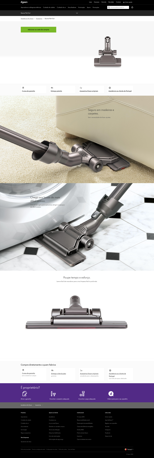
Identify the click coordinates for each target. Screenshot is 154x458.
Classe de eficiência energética (85, 426)
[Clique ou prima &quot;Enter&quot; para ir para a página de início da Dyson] (24, 2)
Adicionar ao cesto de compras (38, 30)
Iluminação (81, 7)
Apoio (89, 7)
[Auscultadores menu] (77, 7)
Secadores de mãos (26, 441)
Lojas (90, 2)
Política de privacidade (26, 449)
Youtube (107, 426)
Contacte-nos (52, 420)
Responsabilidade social (83, 420)
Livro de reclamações (54, 436)
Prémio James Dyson (82, 433)
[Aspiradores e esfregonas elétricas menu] (42, 7)
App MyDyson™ (109, 420)
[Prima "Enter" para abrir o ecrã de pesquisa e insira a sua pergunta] (118, 7)
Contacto (118, 2)
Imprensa (79, 436)
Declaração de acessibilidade (85, 423)
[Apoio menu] (91, 7)
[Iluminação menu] (86, 7)
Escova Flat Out (25, 13)
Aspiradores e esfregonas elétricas (31, 7)
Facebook (107, 433)
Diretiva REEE (80, 430)
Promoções (96, 7)
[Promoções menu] (100, 7)
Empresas (96, 2)
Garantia (103, 2)
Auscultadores (72, 7)
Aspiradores (24, 417)
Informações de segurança (56, 439)
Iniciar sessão (108, 417)
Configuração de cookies (51, 449)
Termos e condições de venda (38, 449)
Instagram (108, 430)
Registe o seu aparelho (111, 423)
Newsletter (111, 2)
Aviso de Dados (71, 449)
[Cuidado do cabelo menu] (56, 7)
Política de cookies (63, 449)
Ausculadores (24, 426)
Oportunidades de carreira (84, 439)
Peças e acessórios (26, 433)
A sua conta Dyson (54, 423)
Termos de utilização (54, 430)
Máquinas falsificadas (55, 433)
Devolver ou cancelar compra (57, 426)
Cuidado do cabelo (49, 7)
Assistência (52, 417)
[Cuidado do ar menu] (67, 7)
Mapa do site (108, 436)
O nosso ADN (80, 417)
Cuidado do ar (61, 7)
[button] (129, 449)
